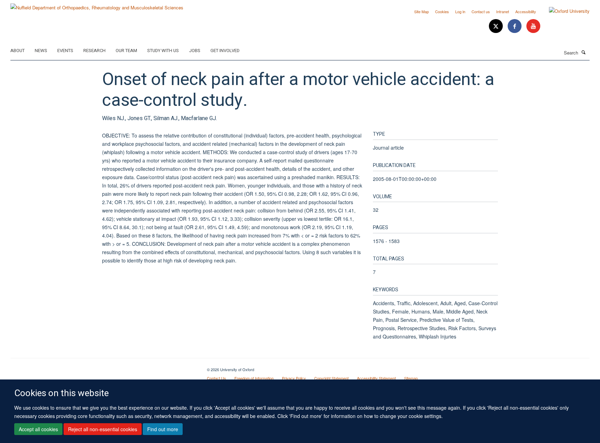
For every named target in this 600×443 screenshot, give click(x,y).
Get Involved (225, 50)
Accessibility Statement (376, 378)
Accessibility (525, 11)
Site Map (421, 11)
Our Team (126, 50)
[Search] (584, 52)
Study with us (163, 50)
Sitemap (411, 378)
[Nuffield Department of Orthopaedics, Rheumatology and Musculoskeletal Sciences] (96, 5)
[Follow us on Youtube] (533, 26)
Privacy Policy (294, 378)
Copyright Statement (331, 378)
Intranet (502, 11)
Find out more (162, 429)
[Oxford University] (564, 11)
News (41, 50)
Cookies (442, 11)
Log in (460, 11)
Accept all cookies (38, 429)
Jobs (194, 50)
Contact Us (216, 378)
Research (94, 50)
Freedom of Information (254, 378)
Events (65, 50)
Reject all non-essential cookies (102, 429)
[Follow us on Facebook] (515, 26)
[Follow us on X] (496, 26)
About (17, 50)
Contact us (481, 11)
